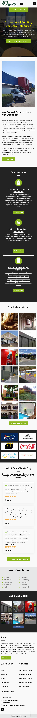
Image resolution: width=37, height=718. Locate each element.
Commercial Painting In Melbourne (18, 190)
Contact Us (4, 686)
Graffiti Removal (24, 686)
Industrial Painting (25, 674)
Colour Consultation (25, 682)
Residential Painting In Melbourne (18, 268)
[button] (34, 3)
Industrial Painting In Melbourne (18, 230)
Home (2, 670)
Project (3, 678)
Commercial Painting (25, 670)
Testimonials (5, 682)
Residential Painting (25, 678)
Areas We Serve (18, 570)
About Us (4, 674)
